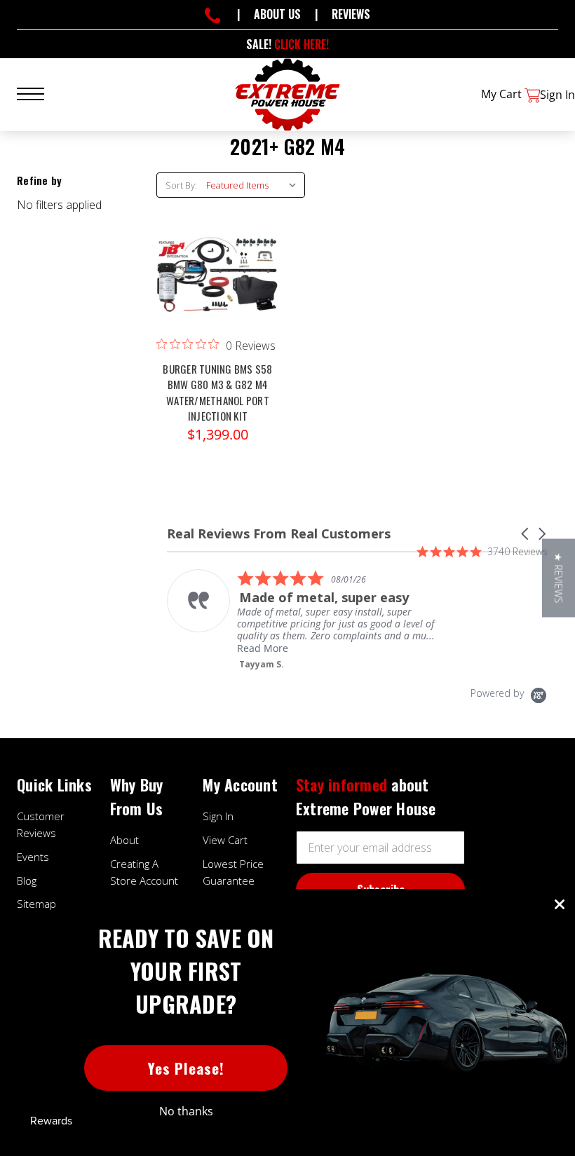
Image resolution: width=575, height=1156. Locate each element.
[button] (526, 534)
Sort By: (181, 185)
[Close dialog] (559, 904)
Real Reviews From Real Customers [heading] (279, 534)
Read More (262, 648)
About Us (277, 14)
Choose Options (217, 287)
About (124, 840)
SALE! (287, 44)
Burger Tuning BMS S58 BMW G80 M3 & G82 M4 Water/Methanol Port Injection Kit (217, 392)
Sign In (218, 816)
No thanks (186, 1111)
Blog (26, 880)
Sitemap (36, 904)
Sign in (557, 94)
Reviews (351, 14)
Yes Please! (186, 1068)
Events (33, 857)
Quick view (217, 259)
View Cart (225, 840)
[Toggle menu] (39, 92)
